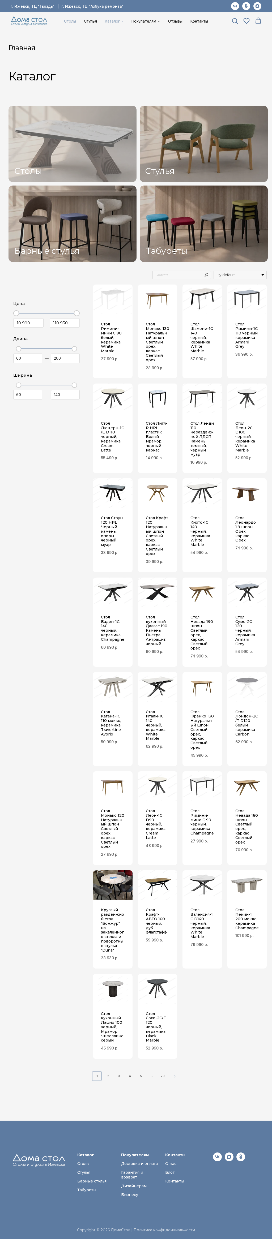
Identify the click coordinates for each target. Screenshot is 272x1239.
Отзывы (175, 21)
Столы (70, 21)
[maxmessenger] (257, 6)
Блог (170, 1172)
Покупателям (143, 21)
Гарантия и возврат (132, 1175)
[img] (72, 144)
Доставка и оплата (139, 1163)
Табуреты (167, 251)
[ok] (246, 6)
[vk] (235, 6)
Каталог (112, 21)
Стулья (90, 21)
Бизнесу (129, 1194)
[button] (235, 21)
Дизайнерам (134, 1186)
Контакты (199, 21)
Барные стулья (47, 251)
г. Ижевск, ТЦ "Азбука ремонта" (92, 6)
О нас (170, 1163)
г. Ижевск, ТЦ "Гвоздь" (33, 6)
